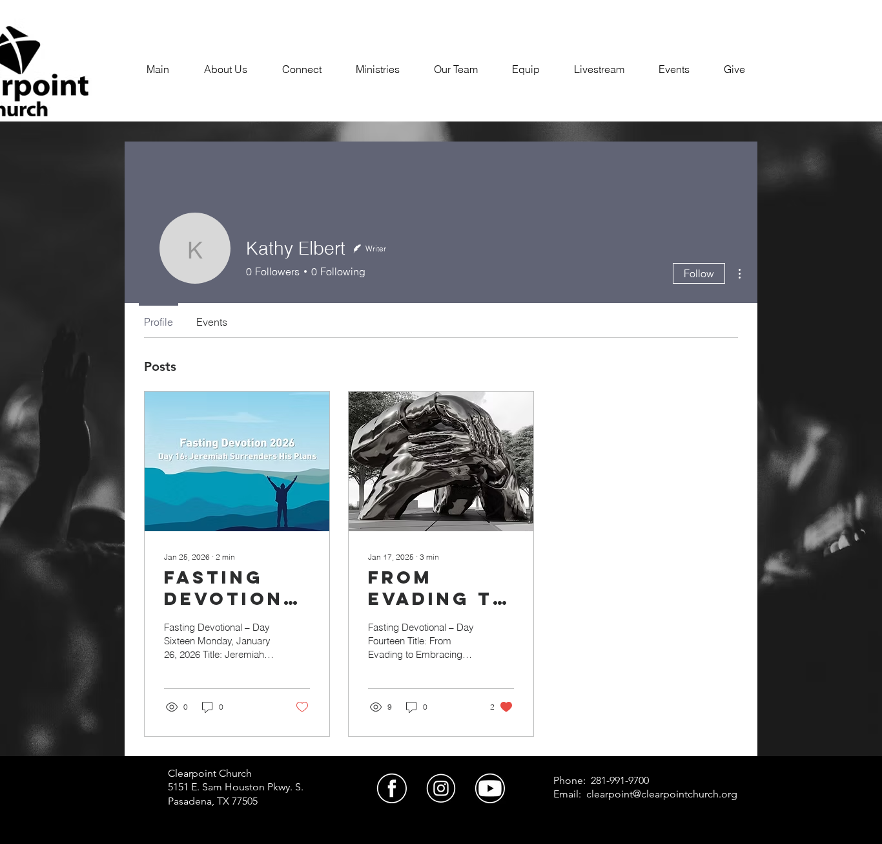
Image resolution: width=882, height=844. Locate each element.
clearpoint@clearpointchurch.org (661, 794)
